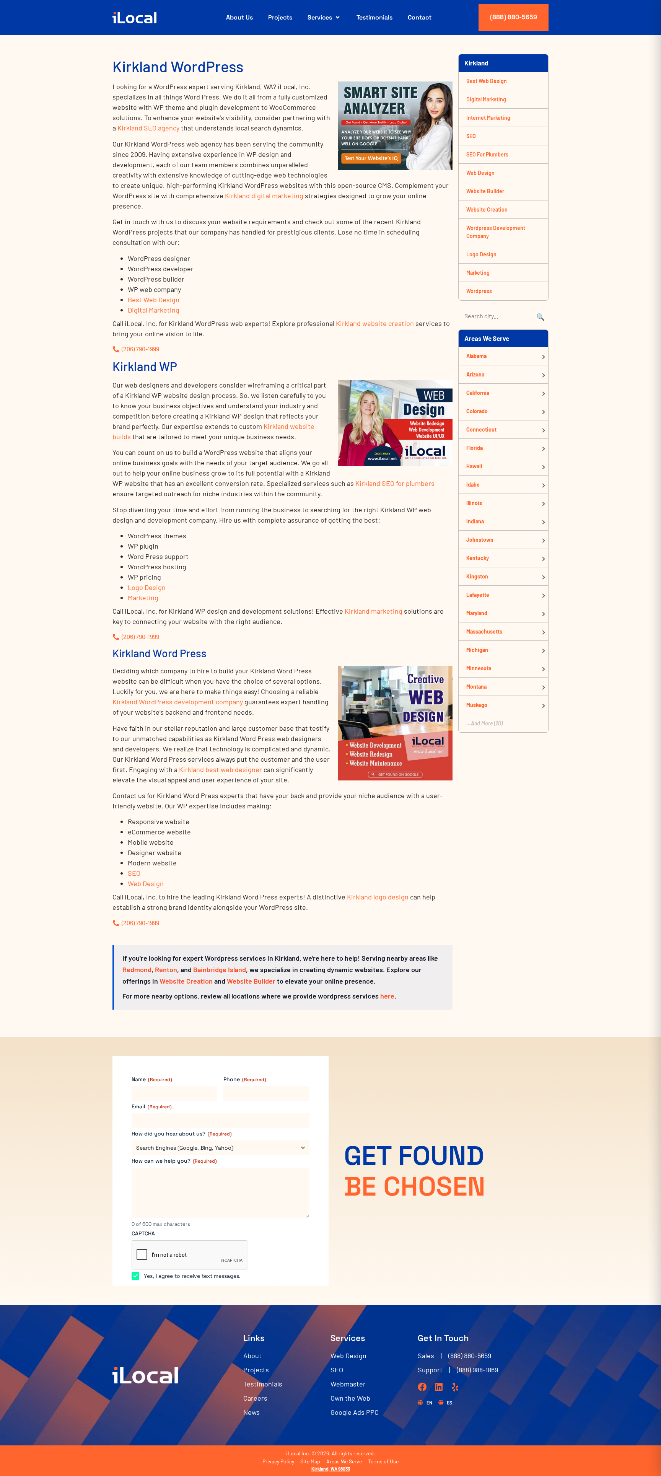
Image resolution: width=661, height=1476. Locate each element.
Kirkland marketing (373, 611)
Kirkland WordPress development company (177, 701)
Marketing (143, 597)
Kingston (477, 576)
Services (320, 17)
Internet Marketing (488, 117)
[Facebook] (422, 1387)
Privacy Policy (278, 1461)
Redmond (136, 969)
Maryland (476, 613)
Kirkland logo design (378, 897)
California (477, 392)
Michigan (477, 650)
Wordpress (479, 291)
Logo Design (147, 587)
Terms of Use (383, 1461)
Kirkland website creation (375, 323)
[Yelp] (455, 1387)
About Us (239, 17)
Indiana (475, 521)
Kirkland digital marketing (264, 195)
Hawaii (474, 466)
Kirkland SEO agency (148, 128)
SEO (134, 873)
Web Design (146, 883)
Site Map (310, 1461)
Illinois (474, 503)
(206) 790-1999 (140, 348)
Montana (476, 686)
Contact (419, 17)
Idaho (473, 484)
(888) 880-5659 (513, 17)
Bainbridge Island (219, 969)
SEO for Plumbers (487, 154)
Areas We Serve (344, 1461)
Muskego (476, 705)
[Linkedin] (438, 1387)
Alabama (476, 356)
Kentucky (477, 558)
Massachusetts (484, 631)
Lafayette (477, 594)
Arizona (475, 374)
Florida (474, 448)
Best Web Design (153, 299)
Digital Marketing (153, 310)
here (387, 996)
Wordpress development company (495, 232)
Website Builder (251, 981)
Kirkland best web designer (220, 769)
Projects (280, 17)
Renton (166, 969)
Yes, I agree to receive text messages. (192, 1275)
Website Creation (186, 981)
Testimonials (374, 17)
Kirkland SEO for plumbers (395, 483)
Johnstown (479, 539)
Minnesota (478, 668)
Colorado (477, 411)
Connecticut (481, 429)
